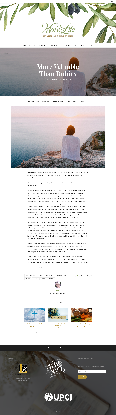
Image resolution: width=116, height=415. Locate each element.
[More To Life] (58, 30)
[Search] (91, 45)
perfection (49, 275)
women (51, 278)
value (35, 278)
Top (58, 411)
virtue (43, 278)
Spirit (28, 278)
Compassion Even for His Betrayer (58, 324)
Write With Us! (81, 45)
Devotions (55, 45)
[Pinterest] (90, 275)
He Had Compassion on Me (35, 324)
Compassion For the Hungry (81, 324)
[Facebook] (81, 275)
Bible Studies (39, 45)
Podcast (67, 45)
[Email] (84, 275)
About (26, 45)
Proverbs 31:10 (61, 275)
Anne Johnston (52, 79)
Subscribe (82, 377)
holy (40, 275)
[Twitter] (87, 275)
